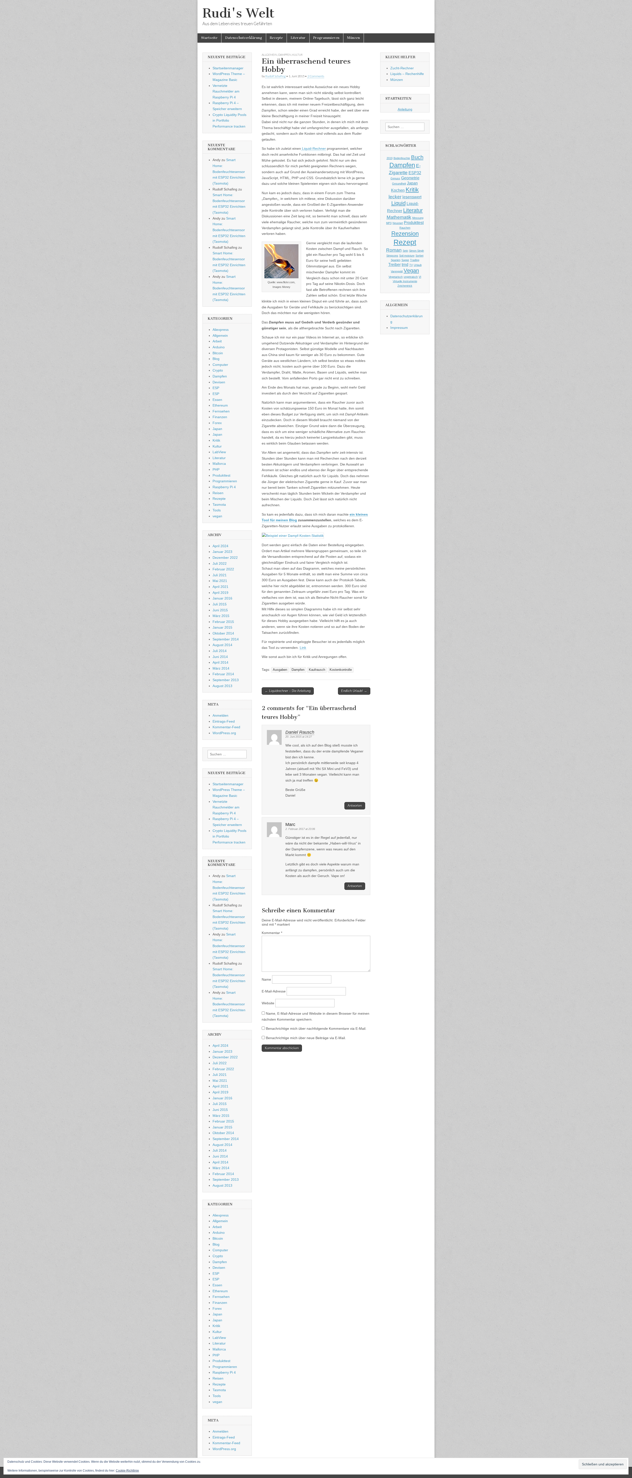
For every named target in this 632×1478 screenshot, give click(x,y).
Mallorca (219, 464)
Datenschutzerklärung (243, 38)
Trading (414, 260)
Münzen (353, 38)
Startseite (209, 38)
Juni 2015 (220, 610)
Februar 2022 (223, 569)
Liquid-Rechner (313, 148)
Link (303, 648)
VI (420, 276)
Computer (220, 365)
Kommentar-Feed (226, 727)
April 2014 (220, 662)
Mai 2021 (220, 581)
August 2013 (222, 686)
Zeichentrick (404, 285)
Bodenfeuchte (402, 158)
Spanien (395, 260)
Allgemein (269, 54)
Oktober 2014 (223, 633)
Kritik (216, 440)
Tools (217, 510)
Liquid (398, 203)
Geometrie (410, 178)
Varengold (397, 271)
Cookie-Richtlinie (127, 1470)
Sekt (405, 250)
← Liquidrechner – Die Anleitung (288, 691)
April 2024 (220, 546)
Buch (417, 157)
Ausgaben (280, 670)
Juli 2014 (220, 651)
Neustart (398, 223)
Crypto (218, 370)
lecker (395, 196)
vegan (217, 516)
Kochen (398, 190)
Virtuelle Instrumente (405, 281)
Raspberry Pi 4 (224, 487)
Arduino (219, 347)
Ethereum (220, 405)
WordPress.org (224, 733)
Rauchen (404, 227)
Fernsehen (221, 411)
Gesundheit (399, 183)
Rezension (405, 233)
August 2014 (222, 645)
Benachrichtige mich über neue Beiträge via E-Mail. (306, 1038)
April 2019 (220, 593)
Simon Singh (416, 250)
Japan (217, 429)
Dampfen (284, 54)
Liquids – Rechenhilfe (407, 74)
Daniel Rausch (299, 732)
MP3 (389, 223)
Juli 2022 (220, 563)
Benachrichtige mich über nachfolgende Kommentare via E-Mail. (316, 1028)
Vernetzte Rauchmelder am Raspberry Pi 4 (226, 91)
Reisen (218, 493)
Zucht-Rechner (402, 68)
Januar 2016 (222, 598)
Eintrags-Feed (224, 721)
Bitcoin (218, 353)
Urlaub (418, 264)
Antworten (355, 805)
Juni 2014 (220, 657)
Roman (394, 250)
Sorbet (419, 255)
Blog (216, 359)
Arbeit (217, 341)
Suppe (405, 260)
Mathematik (399, 217)
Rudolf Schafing (275, 76)
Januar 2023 (222, 552)
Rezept (405, 242)
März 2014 (221, 668)
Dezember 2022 (225, 558)
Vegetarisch (396, 276)
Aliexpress (221, 330)
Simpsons (392, 255)
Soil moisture (407, 255)
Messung (417, 217)
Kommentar (272, 933)
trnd (405, 264)
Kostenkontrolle (341, 670)
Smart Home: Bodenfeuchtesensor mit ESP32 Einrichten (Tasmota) (229, 171)
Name (266, 979)
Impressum (399, 328)
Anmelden (220, 715)
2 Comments (315, 76)
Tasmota (219, 504)
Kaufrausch (317, 670)
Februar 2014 (223, 674)
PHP (216, 469)
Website (268, 1003)
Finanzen (220, 417)
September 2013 (226, 680)
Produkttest (221, 475)
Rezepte (276, 38)
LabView (219, 452)
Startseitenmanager (228, 68)
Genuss (395, 178)
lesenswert (411, 197)
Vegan (411, 270)
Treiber (394, 264)
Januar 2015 (222, 627)
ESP (216, 388)
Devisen (219, 382)
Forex (217, 423)
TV (411, 264)
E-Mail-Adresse (274, 991)
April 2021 (220, 587)
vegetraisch (411, 276)
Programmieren (326, 38)
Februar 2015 (223, 622)
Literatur (298, 38)
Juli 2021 (220, 575)
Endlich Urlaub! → (354, 691)
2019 (390, 158)
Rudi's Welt (238, 13)
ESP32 (415, 173)
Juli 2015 (220, 604)
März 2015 (221, 616)
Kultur (297, 54)
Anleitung (405, 109)
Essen (217, 400)
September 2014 (226, 639)
